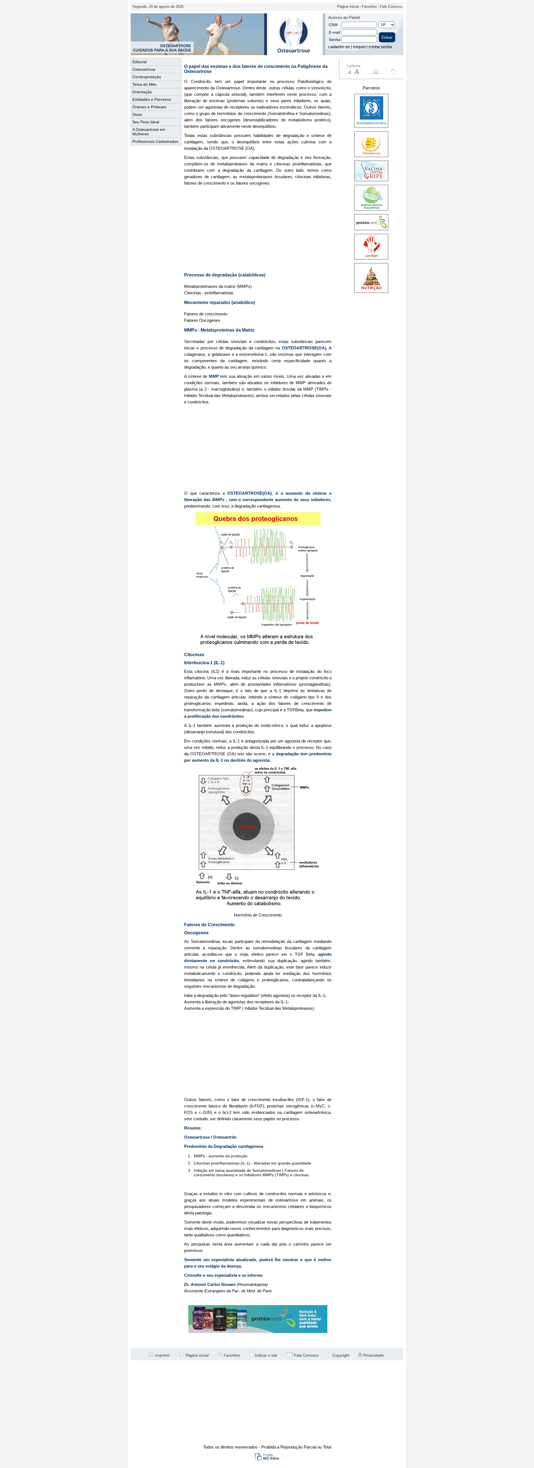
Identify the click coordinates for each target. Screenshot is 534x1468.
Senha (334, 39)
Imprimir (162, 1355)
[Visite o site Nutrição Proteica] (371, 291)
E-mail (334, 32)
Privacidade (373, 1355)
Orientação (142, 92)
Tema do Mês (144, 84)
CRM (333, 25)
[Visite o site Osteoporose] (371, 155)
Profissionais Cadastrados (155, 141)
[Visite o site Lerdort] (371, 258)
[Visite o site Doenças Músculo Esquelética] (371, 209)
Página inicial (196, 1355)
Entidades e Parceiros (151, 99)
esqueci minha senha (372, 46)
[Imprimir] (376, 72)
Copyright (340, 1355)
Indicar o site (265, 1355)
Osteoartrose (143, 69)
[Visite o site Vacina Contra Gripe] (371, 180)
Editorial (139, 62)
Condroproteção (146, 77)
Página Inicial (348, 6)
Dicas (137, 114)
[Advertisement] (258, 229)
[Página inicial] (293, 54)
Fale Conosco (391, 6)
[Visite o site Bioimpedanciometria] (371, 126)
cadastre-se (339, 46)
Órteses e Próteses (149, 107)
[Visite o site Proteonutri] (371, 229)
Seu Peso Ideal (145, 122)
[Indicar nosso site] (393, 72)
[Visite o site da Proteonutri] (257, 1331)
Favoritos (369, 6)
